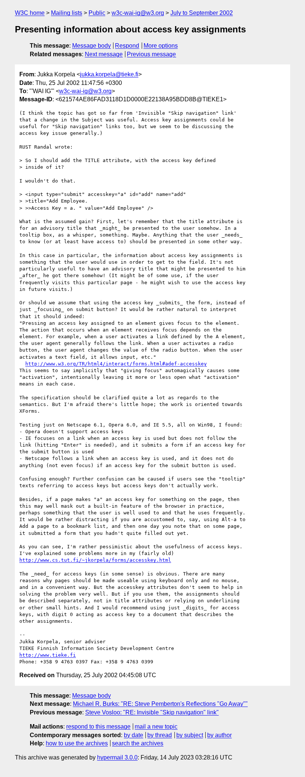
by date (133, 735)
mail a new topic (156, 726)
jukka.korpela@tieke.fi (109, 74)
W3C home (30, 13)
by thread (159, 735)
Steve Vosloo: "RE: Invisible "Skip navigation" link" (152, 712)
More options (161, 45)
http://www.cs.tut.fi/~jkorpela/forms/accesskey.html (95, 560)
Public (97, 13)
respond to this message (98, 726)
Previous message (151, 54)
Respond (127, 45)
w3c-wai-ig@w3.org (138, 13)
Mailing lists (66, 13)
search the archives (137, 743)
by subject (189, 735)
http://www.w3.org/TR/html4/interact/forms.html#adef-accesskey (116, 364)
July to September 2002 (201, 13)
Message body (91, 45)
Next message (104, 54)
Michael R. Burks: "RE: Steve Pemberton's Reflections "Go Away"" (160, 704)
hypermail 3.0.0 (117, 757)
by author (219, 735)
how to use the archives (77, 743)
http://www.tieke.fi (47, 655)
